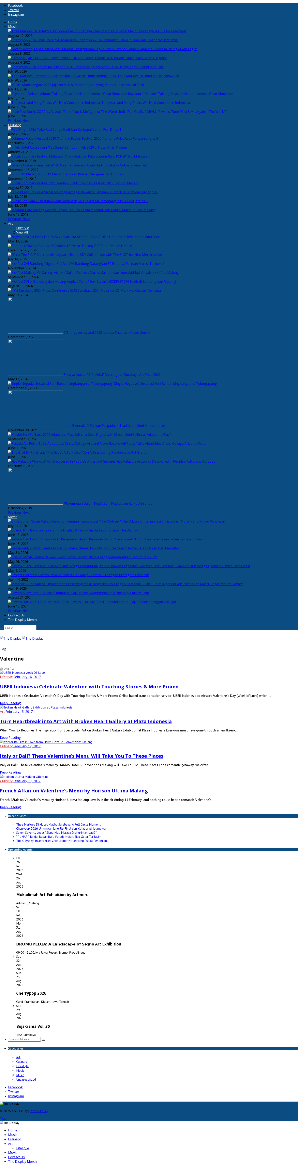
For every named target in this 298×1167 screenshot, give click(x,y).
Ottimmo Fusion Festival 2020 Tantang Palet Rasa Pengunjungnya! (107, 138)
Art (10, 223)
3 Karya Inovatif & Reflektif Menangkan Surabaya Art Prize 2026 (112, 374)
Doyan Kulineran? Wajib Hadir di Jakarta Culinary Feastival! (103, 165)
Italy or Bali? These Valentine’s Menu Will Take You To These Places (81, 755)
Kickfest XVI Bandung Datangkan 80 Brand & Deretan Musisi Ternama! (110, 263)
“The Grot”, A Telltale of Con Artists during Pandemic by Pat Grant (96, 452)
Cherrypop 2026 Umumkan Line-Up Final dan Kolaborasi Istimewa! (127, 40)
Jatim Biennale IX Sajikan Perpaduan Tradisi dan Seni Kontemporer (114, 425)
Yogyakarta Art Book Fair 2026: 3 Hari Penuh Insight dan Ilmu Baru (109, 237)
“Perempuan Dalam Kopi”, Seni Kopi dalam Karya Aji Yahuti (108, 503)
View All (22, 232)
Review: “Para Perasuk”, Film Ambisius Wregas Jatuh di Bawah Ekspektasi (194, 566)
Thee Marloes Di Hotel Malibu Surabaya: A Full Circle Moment (139, 31)
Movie (12, 517)
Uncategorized (26, 1079)
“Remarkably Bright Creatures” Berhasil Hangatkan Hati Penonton (129, 548)
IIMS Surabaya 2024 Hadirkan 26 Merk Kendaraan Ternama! (115, 290)
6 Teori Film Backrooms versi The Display (106, 530)
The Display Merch (22, 619)
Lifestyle (22, 228)
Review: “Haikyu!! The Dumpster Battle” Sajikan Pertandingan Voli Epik (123, 602)
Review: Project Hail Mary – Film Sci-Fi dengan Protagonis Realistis (99, 575)
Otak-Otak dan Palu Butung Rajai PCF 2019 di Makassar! (107, 156)
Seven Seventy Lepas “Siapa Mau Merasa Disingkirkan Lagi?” (151, 49)
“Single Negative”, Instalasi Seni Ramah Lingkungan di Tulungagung (165, 383)
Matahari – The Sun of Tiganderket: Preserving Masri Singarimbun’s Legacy (185, 584)
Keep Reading (10, 703)
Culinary (14, 125)
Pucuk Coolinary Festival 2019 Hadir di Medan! (103, 183)
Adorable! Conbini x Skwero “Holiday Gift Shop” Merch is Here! (85, 245)
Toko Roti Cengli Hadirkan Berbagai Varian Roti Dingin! (79, 129)
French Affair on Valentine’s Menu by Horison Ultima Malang (74, 790)
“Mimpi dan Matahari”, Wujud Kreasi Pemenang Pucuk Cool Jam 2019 (96, 201)
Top (3, 1118)
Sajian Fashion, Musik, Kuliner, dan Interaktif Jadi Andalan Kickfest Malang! (122, 272)
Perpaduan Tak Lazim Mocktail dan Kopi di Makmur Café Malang (106, 210)
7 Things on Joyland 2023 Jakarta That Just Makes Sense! (107, 332)
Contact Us (16, 615)
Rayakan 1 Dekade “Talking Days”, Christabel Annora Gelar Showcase (180, 93)
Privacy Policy (39, 1111)
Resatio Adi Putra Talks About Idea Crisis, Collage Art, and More (157, 443)
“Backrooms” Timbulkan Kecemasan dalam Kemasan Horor (159, 539)
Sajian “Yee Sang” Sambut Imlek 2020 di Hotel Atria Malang (82, 147)
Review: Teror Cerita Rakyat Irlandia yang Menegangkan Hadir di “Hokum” (101, 557)
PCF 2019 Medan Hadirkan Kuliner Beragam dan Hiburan (80, 174)
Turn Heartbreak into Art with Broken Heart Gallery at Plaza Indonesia (86, 721)
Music (12, 26)
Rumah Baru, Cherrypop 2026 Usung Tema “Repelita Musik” (118, 67)
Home (12, 22)
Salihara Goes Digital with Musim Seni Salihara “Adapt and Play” (122, 434)
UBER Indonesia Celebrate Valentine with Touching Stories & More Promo (89, 686)
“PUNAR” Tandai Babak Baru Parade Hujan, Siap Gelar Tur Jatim (118, 58)
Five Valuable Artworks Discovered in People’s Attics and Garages (165, 461)
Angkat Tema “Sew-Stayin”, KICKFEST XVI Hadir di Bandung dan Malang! (121, 281)
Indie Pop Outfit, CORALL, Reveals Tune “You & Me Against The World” (172, 111)
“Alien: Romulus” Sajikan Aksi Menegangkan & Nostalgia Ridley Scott (97, 593)
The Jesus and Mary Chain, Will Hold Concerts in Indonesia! (146, 102)
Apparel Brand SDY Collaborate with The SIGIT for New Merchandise (109, 254)
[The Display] (21, 638)
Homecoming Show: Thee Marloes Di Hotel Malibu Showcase (133, 76)
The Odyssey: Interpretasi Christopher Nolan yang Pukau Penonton (173, 521)
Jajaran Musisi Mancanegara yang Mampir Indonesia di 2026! (98, 85)
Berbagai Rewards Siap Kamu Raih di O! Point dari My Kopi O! (112, 192)
